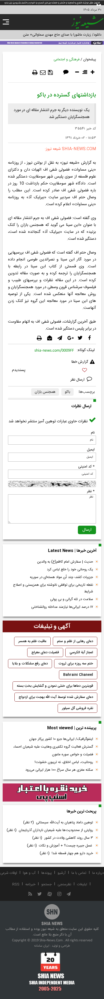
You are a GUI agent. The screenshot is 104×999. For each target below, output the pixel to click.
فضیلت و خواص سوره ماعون (72, 754)
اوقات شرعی (8, 873)
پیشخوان (89, 59)
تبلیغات (82, 884)
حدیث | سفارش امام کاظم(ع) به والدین (65, 562)
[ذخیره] (50, 72)
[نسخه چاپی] (35, 72)
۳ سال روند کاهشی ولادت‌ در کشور (62, 838)
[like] (52, 371)
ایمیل (91, 450)
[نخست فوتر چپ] (52, 971)
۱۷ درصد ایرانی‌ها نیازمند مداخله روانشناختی (62, 607)
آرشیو (62, 873)
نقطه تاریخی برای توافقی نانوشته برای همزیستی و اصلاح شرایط (53, 588)
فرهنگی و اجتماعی (66, 59)
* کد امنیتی (86, 467)
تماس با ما (78, 873)
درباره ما (98, 873)
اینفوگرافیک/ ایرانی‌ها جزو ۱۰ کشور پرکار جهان (61, 739)
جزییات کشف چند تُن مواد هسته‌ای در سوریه (61, 577)
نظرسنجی (64, 884)
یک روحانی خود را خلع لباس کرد (70, 569)
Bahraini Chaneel (78, 675)
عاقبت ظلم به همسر (32, 641)
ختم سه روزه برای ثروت (75, 664)
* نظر (91, 491)
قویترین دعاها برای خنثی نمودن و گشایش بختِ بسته (55, 686)
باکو (67, 392)
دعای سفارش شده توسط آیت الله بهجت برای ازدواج (56, 697)
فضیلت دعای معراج (45, 652)
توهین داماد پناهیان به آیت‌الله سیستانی (58, 822)
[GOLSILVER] (52, 792)
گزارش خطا (79, 362)
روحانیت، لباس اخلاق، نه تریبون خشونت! (64, 762)
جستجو (46, 884)
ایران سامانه (41, 946)
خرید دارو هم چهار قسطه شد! (66, 853)
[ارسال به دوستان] (43, 72)
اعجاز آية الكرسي (81, 652)
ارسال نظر (78, 380)
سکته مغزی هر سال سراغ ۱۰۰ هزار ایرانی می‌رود (59, 770)
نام (93, 433)
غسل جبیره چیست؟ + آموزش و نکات (60, 846)
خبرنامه (30, 884)
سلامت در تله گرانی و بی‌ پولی (71, 599)
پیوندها (46, 873)
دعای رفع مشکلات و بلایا (30, 664)
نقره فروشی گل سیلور (77, 708)
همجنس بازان (45, 392)
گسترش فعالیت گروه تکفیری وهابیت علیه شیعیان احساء (53, 747)
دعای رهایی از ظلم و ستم (75, 641)
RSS (15, 884)
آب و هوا (29, 873)
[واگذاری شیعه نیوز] (52, 42)
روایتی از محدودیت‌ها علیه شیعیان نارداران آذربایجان (50, 830)
